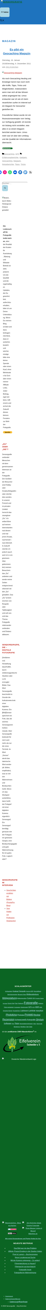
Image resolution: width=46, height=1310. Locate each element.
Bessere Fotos (22, 994)
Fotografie (31, 1002)
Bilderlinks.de (32, 1234)
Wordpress (17, 1026)
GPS (17, 154)
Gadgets (23, 157)
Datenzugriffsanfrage (18, 1302)
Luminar (31, 1010)
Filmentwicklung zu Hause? (25, 1263)
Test (13, 1023)
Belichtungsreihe (12, 994)
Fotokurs (40, 1003)
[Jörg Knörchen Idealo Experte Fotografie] (33, 1225)
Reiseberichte (8, 164)
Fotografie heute (25, 1270)
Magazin (17, 161)
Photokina (11, 1014)
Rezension (8, 1019)
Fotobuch (20, 1003)
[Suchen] (5, 188)
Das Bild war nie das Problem (25, 1248)
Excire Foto (11, 1003)
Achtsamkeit (8, 991)
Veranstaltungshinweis (26, 1023)
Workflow (23, 1026)
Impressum (9, 1296)
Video (34, 1023)
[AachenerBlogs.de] (12, 1225)
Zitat (27, 1026)
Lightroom (24, 1010)
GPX (33, 1007)
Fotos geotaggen (9, 1007)
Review (36, 1015)
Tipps (17, 164)
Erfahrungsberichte (10, 157)
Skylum (40, 1019)
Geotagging (17, 1007)
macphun (39, 1011)
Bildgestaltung (9, 998)
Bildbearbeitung (33, 994)
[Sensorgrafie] (11, 2)
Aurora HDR (29, 991)
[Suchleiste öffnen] (2, 21)
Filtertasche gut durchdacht (25, 1266)
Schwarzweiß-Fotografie (25, 1020)
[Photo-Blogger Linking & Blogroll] (33, 1231)
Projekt (29, 1014)
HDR (37, 1007)
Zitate (30, 1026)
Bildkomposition (22, 998)
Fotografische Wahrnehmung (25, 1273)
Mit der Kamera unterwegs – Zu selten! (25, 1260)
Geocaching (9, 154)
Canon (29, 998)
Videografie (39, 1023)
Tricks (23, 164)
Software (7, 1023)
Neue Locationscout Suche (25, 1257)
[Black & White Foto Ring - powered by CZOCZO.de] (12, 1234)
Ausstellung (37, 991)
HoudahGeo (16, 1010)
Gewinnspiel (24, 1007)
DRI (34, 998)
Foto (16, 1003)
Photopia (20, 1015)
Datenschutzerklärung (12, 1299)
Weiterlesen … (7, 148)
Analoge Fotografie (19, 991)
